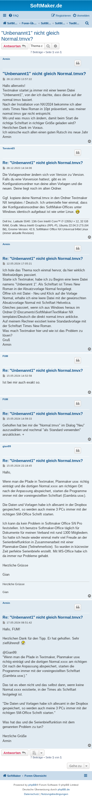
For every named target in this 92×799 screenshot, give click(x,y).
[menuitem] (13, 16)
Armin (6, 58)
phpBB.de (64, 789)
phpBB (32, 784)
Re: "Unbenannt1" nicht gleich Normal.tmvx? (43, 162)
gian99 (7, 446)
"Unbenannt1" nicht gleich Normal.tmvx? (30, 36)
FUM (5, 356)
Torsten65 (9, 148)
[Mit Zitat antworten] (77, 63)
